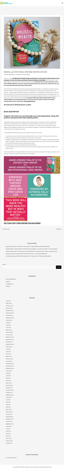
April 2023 (8, 380)
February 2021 (9, 440)
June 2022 (8, 402)
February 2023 (9, 385)
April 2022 (8, 407)
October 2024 (9, 341)
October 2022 (9, 392)
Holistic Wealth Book (10, 74)
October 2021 (9, 421)
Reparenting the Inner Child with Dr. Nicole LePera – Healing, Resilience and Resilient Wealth (28, 246)
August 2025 (9, 320)
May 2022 (8, 404)
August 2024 (9, 346)
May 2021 (8, 433)
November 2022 (10, 390)
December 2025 (10, 310)
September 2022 (10, 395)
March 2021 (8, 438)
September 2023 (10, 368)
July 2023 (8, 373)
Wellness (8, 286)
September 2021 (10, 423)
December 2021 (9, 416)
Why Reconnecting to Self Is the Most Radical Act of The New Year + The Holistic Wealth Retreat (28, 256)
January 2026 (9, 308)
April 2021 (8, 436)
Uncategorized (9, 284)
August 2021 (9, 426)
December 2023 (10, 363)
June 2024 (8, 351)
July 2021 (8, 428)
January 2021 (9, 443)
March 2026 (9, 303)
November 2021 (10, 419)
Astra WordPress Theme (45, 467)
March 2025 (8, 329)
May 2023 (8, 378)
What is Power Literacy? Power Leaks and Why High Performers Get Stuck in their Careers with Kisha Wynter (31, 251)
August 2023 (9, 370)
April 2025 (8, 327)
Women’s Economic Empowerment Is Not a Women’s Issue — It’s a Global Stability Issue (26, 253)
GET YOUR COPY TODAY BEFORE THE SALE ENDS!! (22, 223)
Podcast (8, 281)
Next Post (59, 229)
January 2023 (9, 387)
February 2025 (9, 332)
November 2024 (10, 339)
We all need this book (29, 101)
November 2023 (10, 366)
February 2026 (9, 305)
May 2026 (8, 301)
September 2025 (10, 317)
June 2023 (8, 375)
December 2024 (10, 337)
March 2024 (9, 356)
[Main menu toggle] (62, 3)
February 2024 (9, 358)
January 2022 (9, 414)
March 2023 (8, 383)
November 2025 (10, 313)
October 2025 (9, 315)
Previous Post (5, 229)
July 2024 (8, 349)
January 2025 (9, 334)
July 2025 (8, 322)
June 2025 (8, 325)
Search (4, 264)
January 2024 (9, 361)
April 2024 (8, 354)
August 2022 (9, 397)
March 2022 (8, 409)
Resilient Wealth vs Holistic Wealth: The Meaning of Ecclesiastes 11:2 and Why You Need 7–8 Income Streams (31, 248)
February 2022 (9, 411)
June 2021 (8, 431)
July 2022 (8, 399)
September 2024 (10, 344)
